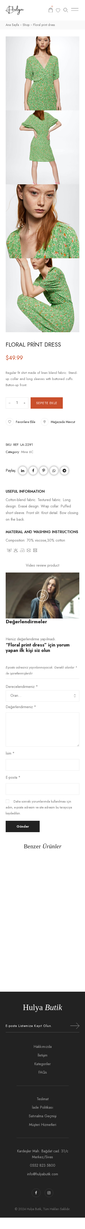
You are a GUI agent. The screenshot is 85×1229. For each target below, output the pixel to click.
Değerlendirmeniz (21, 707)
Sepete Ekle (46, 403)
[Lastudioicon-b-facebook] (36, 1192)
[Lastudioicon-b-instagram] (49, 1192)
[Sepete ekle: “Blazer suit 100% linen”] (53, 907)
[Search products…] (65, 10)
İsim (10, 753)
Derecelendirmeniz (22, 686)
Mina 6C (27, 451)
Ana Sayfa (12, 25)
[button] (20, 422)
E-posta (13, 777)
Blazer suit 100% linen (42, 961)
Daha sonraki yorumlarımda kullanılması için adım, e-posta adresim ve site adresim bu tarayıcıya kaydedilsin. (39, 807)
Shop (26, 25)
